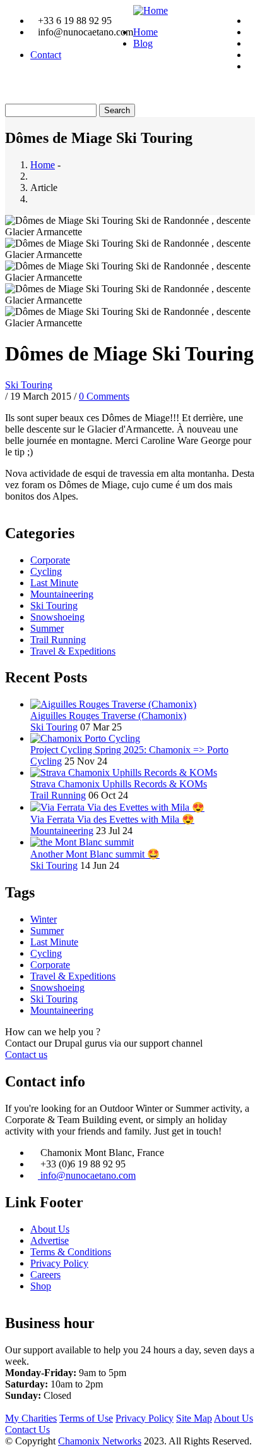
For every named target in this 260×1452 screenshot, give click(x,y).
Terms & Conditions (70, 1251)
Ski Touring (28, 384)
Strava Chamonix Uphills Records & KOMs (118, 783)
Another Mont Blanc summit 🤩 (95, 854)
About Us (49, 1229)
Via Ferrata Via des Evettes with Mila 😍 (112, 819)
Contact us (26, 1054)
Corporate (50, 560)
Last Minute (54, 582)
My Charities (31, 1418)
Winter (43, 919)
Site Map (194, 1418)
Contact (45, 54)
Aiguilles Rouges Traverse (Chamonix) (108, 715)
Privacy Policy (59, 1263)
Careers (45, 1274)
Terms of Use (86, 1418)
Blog (143, 43)
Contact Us (27, 1429)
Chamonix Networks (99, 1441)
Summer (47, 628)
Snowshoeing (57, 617)
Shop (40, 1286)
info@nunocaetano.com (87, 1175)
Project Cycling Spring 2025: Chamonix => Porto (129, 749)
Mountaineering (61, 594)
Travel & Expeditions (72, 651)
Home (145, 32)
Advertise (49, 1240)
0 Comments (104, 396)
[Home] (150, 10)
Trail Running (58, 639)
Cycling (46, 571)
